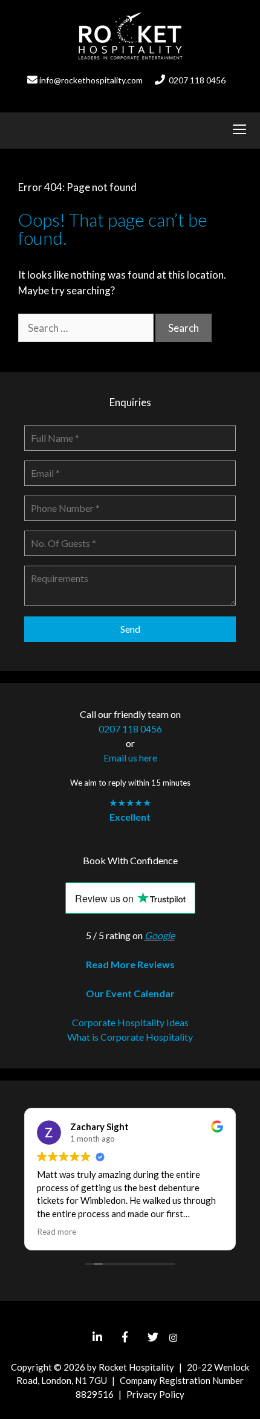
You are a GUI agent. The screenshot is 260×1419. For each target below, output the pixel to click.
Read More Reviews (130, 964)
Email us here (130, 757)
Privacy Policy (155, 1394)
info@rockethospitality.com (91, 80)
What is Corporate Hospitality (130, 1036)
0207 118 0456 (197, 80)
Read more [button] (56, 1231)
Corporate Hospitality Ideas (130, 1022)
